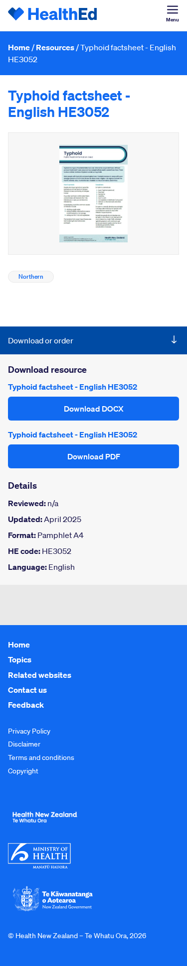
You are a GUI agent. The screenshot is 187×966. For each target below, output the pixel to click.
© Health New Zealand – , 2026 (77, 935)
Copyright (23, 770)
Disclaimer (24, 744)
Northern (30, 276)
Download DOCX (94, 409)
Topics (19, 659)
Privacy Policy (29, 731)
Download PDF (93, 456)
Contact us (27, 690)
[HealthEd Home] (53, 15)
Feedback (26, 705)
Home (19, 47)
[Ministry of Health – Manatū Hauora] (39, 865)
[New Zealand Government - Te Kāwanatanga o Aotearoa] (53, 910)
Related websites (39, 675)
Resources (55, 47)
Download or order (40, 340)
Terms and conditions (41, 757)
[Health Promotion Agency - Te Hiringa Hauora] (44, 824)
